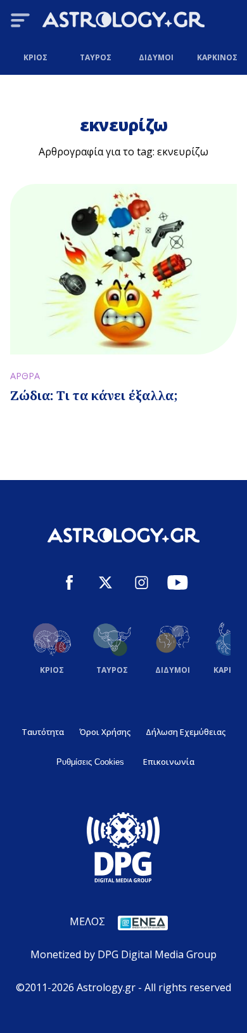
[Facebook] (69, 584)
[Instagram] (141, 584)
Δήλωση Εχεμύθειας (185, 731)
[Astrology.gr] (123, 21)
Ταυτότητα (43, 731)
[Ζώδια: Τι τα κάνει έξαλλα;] (123, 269)
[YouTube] (177, 584)
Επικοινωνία (168, 761)
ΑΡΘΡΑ (25, 376)
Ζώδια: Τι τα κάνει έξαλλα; (94, 395)
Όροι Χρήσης (104, 731)
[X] (105, 584)
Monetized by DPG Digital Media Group (123, 954)
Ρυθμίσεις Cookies (90, 762)
